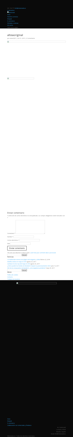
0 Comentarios (30, 38)
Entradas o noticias (12, 23)
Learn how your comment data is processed (43, 253)
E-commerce (11, 21)
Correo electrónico (13, 240)
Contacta (10, 277)
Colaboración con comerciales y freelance (19, 425)
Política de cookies (12, 275)
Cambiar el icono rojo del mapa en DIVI (18, 264)
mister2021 (13, 38)
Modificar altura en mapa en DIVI (16, 262)
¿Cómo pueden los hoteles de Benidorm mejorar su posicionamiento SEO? (29, 266)
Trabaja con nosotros (13, 279)
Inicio (8, 14)
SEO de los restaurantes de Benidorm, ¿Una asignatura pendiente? (26, 268)
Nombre (10, 237)
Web (8, 243)
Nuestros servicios (12, 17)
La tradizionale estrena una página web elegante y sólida (23, 259)
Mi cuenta (10, 25)
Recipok (9, 19)
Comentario (11, 233)
